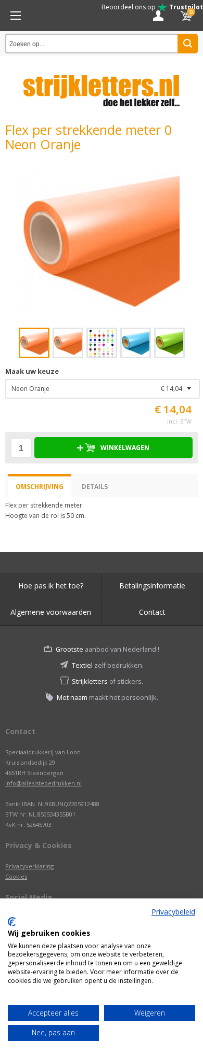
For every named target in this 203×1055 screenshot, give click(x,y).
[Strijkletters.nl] (101, 84)
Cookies (16, 876)
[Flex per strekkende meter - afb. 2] (68, 343)
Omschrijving (40, 486)
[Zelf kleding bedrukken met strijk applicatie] (15, 15)
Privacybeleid (173, 912)
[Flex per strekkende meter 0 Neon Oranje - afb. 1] (101, 239)
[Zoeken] (187, 43)
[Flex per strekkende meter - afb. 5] (169, 343)
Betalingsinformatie (152, 585)
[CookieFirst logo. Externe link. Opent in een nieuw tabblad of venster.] (12, 921)
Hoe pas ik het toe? (50, 585)
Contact (152, 612)
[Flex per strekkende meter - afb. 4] (135, 343)
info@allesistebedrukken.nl (43, 783)
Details (95, 486)
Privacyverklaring (29, 866)
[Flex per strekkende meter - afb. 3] (102, 343)
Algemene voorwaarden (50, 612)
